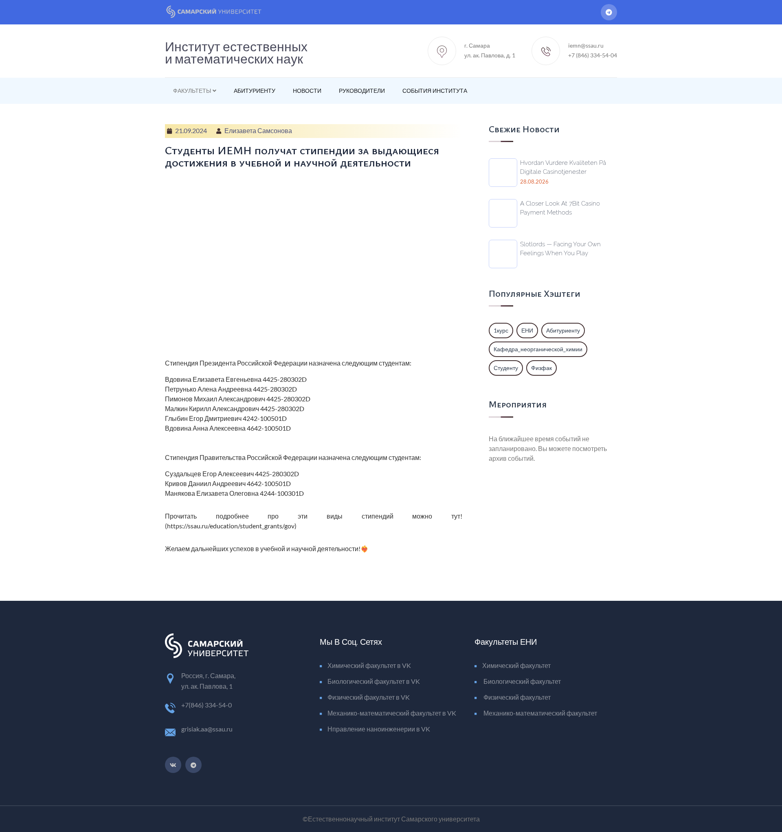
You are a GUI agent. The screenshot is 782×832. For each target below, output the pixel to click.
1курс (501, 330)
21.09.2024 (191, 130)
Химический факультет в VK (369, 665)
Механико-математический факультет (539, 713)
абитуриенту (563, 330)
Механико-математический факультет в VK (391, 713)
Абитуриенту (254, 90)
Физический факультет (516, 697)
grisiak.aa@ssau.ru (207, 729)
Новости (307, 90)
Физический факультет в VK (368, 697)
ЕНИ (527, 330)
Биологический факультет (521, 681)
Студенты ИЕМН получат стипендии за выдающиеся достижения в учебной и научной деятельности (302, 156)
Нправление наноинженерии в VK (378, 729)
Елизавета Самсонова (258, 130)
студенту (506, 367)
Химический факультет (516, 665)
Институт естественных (236, 50)
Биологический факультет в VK (373, 681)
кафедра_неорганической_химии (538, 349)
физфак (541, 367)
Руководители (362, 90)
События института (434, 90)
